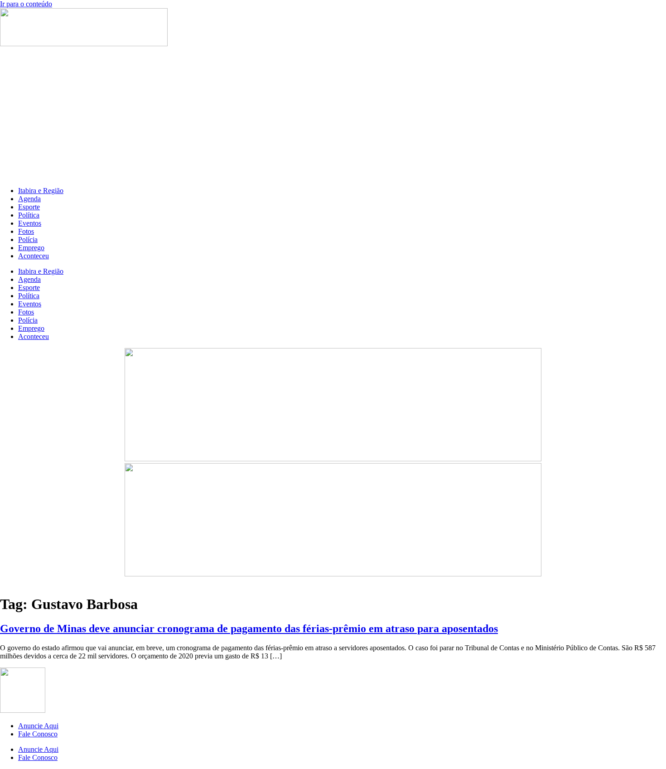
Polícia (28, 239)
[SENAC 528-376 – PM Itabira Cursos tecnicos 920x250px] (333, 574)
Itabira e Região (40, 190)
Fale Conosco (38, 734)
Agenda (29, 199)
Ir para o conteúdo (26, 4)
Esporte (29, 207)
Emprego (31, 247)
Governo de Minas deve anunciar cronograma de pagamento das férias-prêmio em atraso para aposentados (249, 628)
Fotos (26, 231)
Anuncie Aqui (38, 726)
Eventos (29, 223)
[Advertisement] (333, 116)
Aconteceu (33, 256)
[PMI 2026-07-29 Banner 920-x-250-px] (333, 459)
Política (28, 215)
